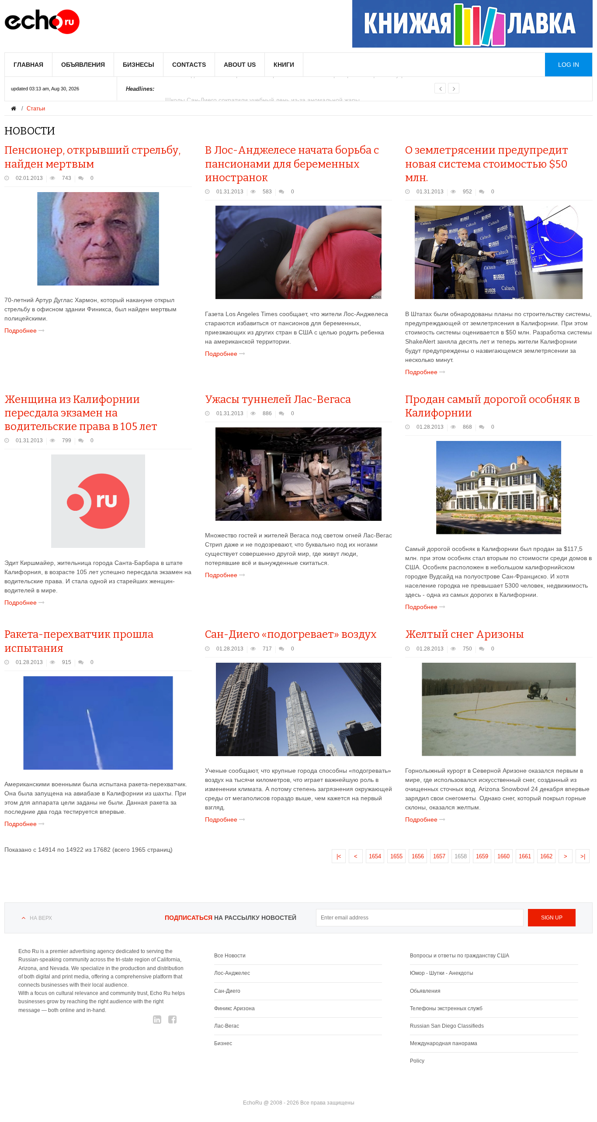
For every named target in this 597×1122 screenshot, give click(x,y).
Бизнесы (138, 64)
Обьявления (425, 991)
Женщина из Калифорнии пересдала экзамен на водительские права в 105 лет (80, 413)
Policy (417, 1061)
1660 (503, 856)
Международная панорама (443, 1043)
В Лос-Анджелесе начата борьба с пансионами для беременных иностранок (292, 163)
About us (240, 64)
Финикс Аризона (234, 1008)
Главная (28, 64)
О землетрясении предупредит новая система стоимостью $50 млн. (486, 163)
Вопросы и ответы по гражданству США (459, 956)
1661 (525, 856)
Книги (284, 64)
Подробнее (21, 330)
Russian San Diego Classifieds (447, 1026)
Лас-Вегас (226, 1026)
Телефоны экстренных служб (446, 1008)
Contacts (189, 64)
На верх (41, 918)
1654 (375, 856)
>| (582, 856)
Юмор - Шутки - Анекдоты (441, 973)
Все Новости (230, 956)
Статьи (36, 108)
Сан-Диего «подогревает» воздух (291, 634)
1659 (482, 856)
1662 (546, 856)
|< (339, 856)
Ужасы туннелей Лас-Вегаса (278, 399)
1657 (439, 856)
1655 (396, 856)
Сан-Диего (227, 991)
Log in (568, 64)
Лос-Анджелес (232, 973)
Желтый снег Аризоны (464, 634)
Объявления (83, 64)
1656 (418, 856)
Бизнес (223, 1043)
